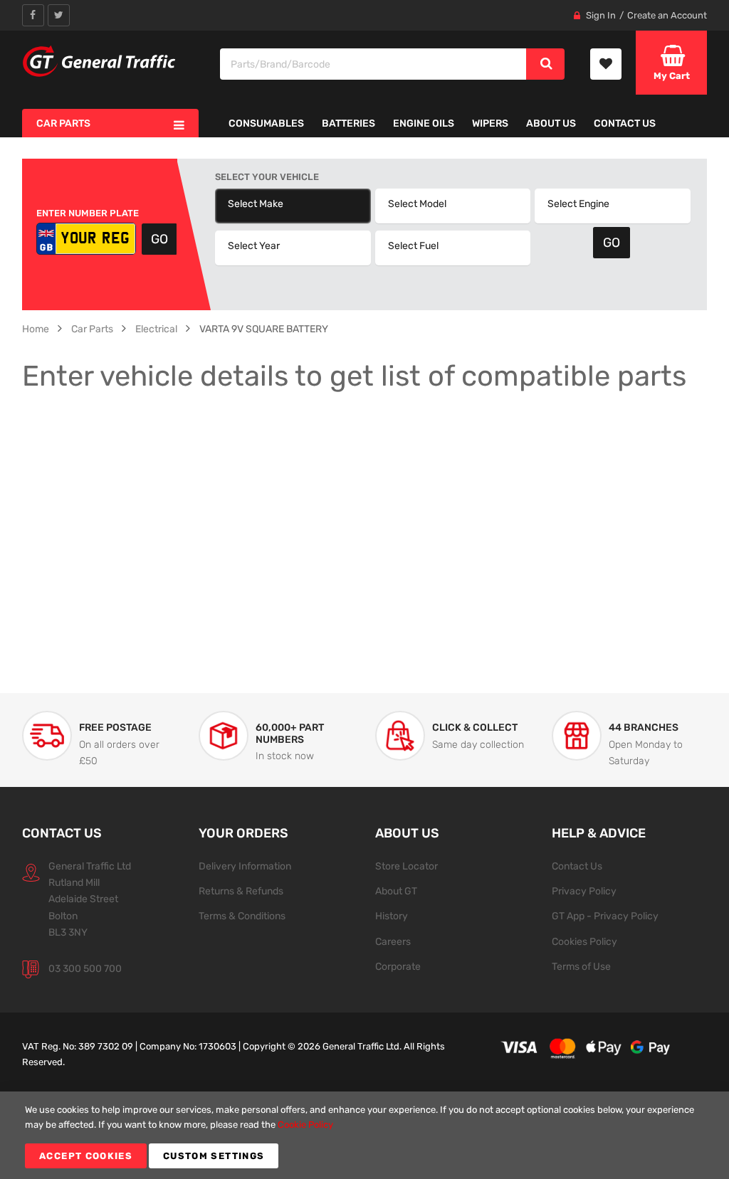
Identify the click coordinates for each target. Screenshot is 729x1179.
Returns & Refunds (241, 891)
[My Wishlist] (606, 64)
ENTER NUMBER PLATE (87, 213)
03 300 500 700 (85, 968)
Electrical (156, 328)
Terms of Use (581, 966)
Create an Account (667, 15)
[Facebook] (33, 15)
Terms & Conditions (242, 915)
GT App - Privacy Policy (605, 915)
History (391, 915)
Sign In (601, 15)
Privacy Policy (584, 891)
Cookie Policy (305, 1124)
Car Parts (92, 328)
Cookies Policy (584, 941)
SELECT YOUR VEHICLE (267, 176)
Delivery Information (245, 866)
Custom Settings (213, 1156)
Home (35, 328)
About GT (396, 891)
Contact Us (577, 866)
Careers (393, 941)
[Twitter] (59, 15)
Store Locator (406, 866)
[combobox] (374, 64)
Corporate (398, 966)
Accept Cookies (85, 1156)
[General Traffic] (99, 61)
